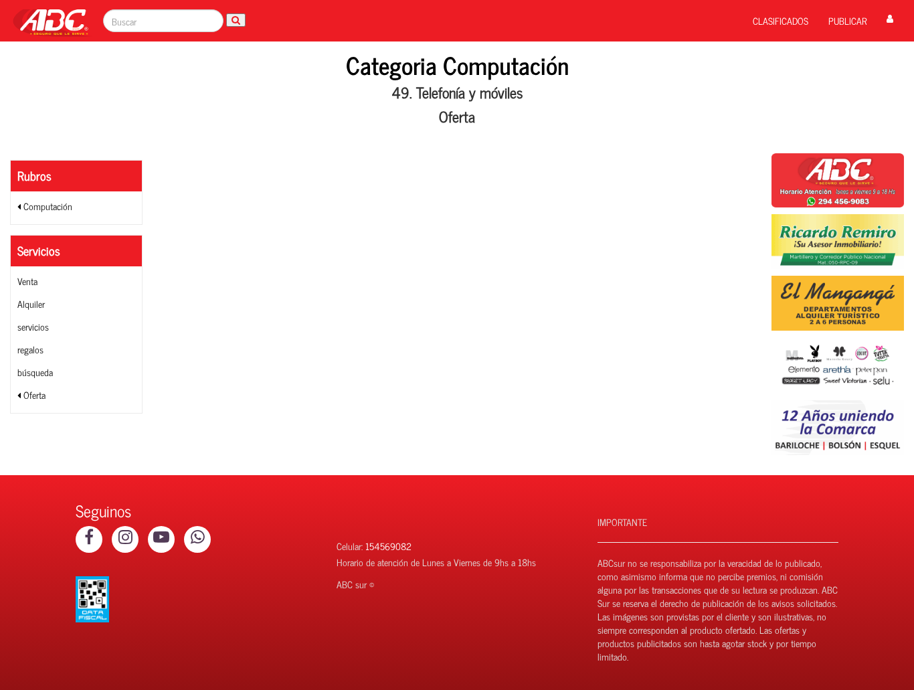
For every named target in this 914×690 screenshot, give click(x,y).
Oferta (33, 394)
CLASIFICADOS (780, 20)
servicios (33, 326)
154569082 (388, 545)
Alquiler (31, 303)
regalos (30, 349)
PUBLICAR (847, 20)
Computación (46, 205)
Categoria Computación (457, 64)
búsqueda (35, 371)
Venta (27, 280)
